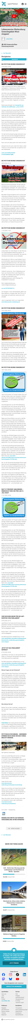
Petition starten (5, 1011)
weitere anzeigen (15, 828)
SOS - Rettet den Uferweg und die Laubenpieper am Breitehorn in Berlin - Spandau (14, 869)
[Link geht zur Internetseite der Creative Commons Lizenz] (2, 1019)
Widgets (18, 995)
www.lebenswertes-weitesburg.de (10, 302)
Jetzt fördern (14, 963)
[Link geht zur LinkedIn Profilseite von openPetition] (24, 974)
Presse (3, 999)
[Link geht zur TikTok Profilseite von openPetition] (17, 974)
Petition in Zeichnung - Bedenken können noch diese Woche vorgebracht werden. (14, 736)
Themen (3, 1013)
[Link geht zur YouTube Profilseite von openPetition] (17, 979)
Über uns (3, 994)
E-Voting (18, 1001)
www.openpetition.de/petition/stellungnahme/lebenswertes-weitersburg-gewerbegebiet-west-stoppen (13, 640)
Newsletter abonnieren (14, 986)
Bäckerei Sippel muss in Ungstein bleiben (14, 935)
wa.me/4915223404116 (7, 288)
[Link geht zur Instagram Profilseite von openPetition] (10, 974)
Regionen (3, 1014)
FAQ (17, 994)
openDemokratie (20, 997)
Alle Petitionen (5, 1009)
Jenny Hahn (9, 39)
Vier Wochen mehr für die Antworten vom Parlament (13, 617)
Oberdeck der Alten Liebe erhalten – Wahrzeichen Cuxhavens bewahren (14, 902)
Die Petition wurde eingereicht (13, 64)
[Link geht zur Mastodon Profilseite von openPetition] (3, 979)
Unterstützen (4, 723)
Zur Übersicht (7, 53)
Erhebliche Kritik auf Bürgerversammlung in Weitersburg (12, 819)
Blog (2, 997)
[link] (25, 4)
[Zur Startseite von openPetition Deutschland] (9, 4)
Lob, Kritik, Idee (5, 1001)
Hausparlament (20, 999)
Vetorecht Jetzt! (20, 1002)
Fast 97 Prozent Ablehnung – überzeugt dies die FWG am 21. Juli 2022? (12, 491)
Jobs (2, 995)
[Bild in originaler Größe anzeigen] (14, 182)
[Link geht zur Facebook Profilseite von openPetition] (3, 974)
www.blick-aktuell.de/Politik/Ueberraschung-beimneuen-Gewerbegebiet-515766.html (13, 457)
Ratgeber (3, 1008)
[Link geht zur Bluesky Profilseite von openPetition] (10, 979)
